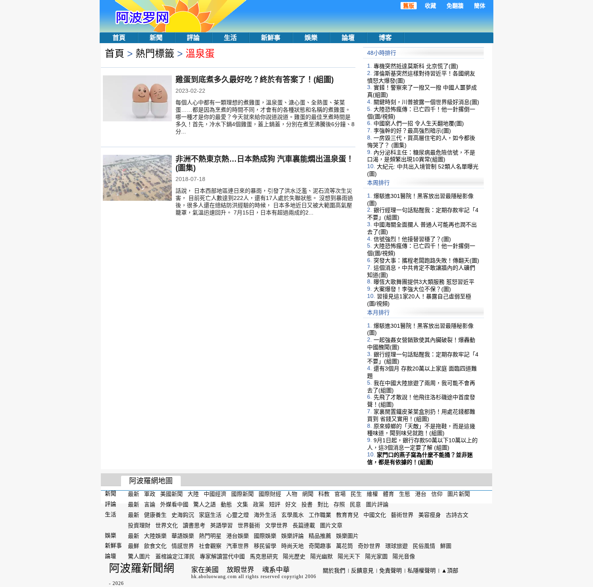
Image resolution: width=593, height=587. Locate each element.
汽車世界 (237, 546)
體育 (388, 494)
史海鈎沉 (182, 515)
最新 (133, 494)
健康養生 (155, 515)
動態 (226, 504)
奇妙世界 (369, 546)
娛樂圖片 (347, 535)
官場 (340, 494)
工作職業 (320, 515)
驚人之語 (204, 504)
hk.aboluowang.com (214, 576)
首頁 (119, 37)
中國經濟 (215, 494)
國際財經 (270, 494)
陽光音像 (404, 556)
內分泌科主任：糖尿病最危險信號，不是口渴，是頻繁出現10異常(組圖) (421, 155)
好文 (290, 504)
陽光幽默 (321, 556)
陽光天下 (349, 556)
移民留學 (265, 546)
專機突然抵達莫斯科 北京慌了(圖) (416, 66)
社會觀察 (210, 546)
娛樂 (311, 37)
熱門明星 (210, 535)
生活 (230, 37)
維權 (372, 494)
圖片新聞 (458, 494)
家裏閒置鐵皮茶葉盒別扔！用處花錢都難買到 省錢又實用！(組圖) (421, 415)
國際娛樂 (265, 535)
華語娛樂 (182, 535)
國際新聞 (242, 494)
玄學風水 (292, 515)
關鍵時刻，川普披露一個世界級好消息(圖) (426, 102)
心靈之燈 (237, 515)
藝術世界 (402, 515)
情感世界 (182, 546)
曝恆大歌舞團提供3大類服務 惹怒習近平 (424, 282)
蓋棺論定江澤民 (175, 556)
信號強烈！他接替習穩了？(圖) (412, 238)
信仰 (437, 494)
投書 (307, 504)
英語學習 (221, 525)
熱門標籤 (155, 53)
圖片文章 (331, 525)
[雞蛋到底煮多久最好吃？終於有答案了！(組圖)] (137, 99)
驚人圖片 (139, 556)
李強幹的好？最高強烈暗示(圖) (412, 130)
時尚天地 (292, 546)
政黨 (258, 504)
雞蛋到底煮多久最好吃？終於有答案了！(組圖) (254, 79)
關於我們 (334, 570)
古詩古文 (457, 515)
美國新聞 (171, 494)
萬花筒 (344, 546)
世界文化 (166, 525)
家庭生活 (210, 515)
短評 (274, 504)
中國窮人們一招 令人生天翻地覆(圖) (419, 123)
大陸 (193, 494)
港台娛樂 (237, 535)
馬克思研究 (264, 556)
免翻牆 (455, 5)
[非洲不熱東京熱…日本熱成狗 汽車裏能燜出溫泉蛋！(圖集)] (137, 178)
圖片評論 (377, 504)
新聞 (156, 37)
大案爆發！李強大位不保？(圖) (412, 289)
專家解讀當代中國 (222, 556)
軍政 (149, 494)
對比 (323, 504)
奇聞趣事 (320, 546)
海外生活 (265, 515)
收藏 (430, 5)
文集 (242, 504)
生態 (404, 494)
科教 (324, 494)
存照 (339, 504)
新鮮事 (270, 37)
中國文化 (374, 515)
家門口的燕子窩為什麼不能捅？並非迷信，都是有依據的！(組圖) (420, 458)
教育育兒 (347, 515)
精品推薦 (320, 535)
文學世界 (276, 525)
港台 (420, 494)
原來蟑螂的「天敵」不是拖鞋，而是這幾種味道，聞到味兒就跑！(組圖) (421, 429)
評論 (193, 37)
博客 (385, 37)
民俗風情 (424, 546)
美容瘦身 (429, 515)
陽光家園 (376, 556)
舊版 (408, 5)
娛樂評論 (292, 535)
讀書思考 (194, 525)
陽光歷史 (294, 556)
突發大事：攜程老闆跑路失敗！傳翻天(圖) (426, 260)
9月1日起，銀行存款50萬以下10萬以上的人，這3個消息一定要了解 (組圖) (422, 444)
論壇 (348, 37)
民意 (355, 504)
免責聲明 (390, 570)
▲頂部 (449, 570)
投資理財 (139, 525)
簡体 (479, 5)
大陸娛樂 (155, 535)
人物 (291, 494)
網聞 (307, 494)
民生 (356, 494)
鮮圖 (445, 546)
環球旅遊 (396, 546)
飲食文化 (155, 546)
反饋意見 (362, 570)
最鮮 (133, 546)
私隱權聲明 (421, 570)
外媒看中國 (174, 504)
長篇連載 (303, 525)
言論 (149, 504)
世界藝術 (249, 525)
